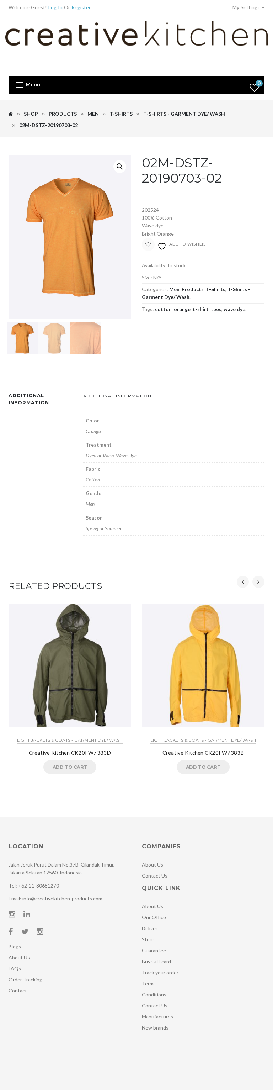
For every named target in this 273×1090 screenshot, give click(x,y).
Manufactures (157, 1016)
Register (81, 7)
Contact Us (154, 876)
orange (182, 309)
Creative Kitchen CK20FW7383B (203, 752)
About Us (19, 957)
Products (63, 114)
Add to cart (70, 767)
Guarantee (154, 950)
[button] (119, 166)
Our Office (154, 917)
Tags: (148, 309)
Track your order (160, 972)
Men (93, 114)
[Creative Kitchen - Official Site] (136, 45)
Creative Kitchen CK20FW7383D (70, 752)
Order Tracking (25, 979)
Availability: (154, 265)
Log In (55, 7)
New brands (155, 1028)
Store (148, 939)
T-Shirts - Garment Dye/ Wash (184, 114)
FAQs (15, 968)
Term (148, 983)
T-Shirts (121, 114)
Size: (147, 277)
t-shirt (201, 309)
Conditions (154, 994)
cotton (163, 309)
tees (216, 309)
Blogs (15, 946)
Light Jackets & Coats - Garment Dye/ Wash (70, 740)
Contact (18, 991)
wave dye (234, 309)
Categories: (155, 289)
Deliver (149, 928)
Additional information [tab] (29, 399)
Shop (31, 114)
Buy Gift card (156, 961)
